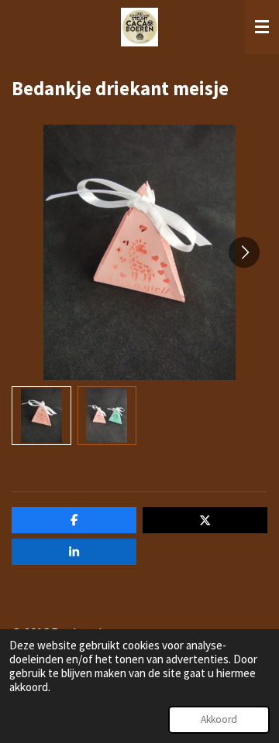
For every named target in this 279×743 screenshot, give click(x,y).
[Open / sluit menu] (262, 27)
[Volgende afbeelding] (244, 252)
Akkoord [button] (219, 719)
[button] (41, 416)
